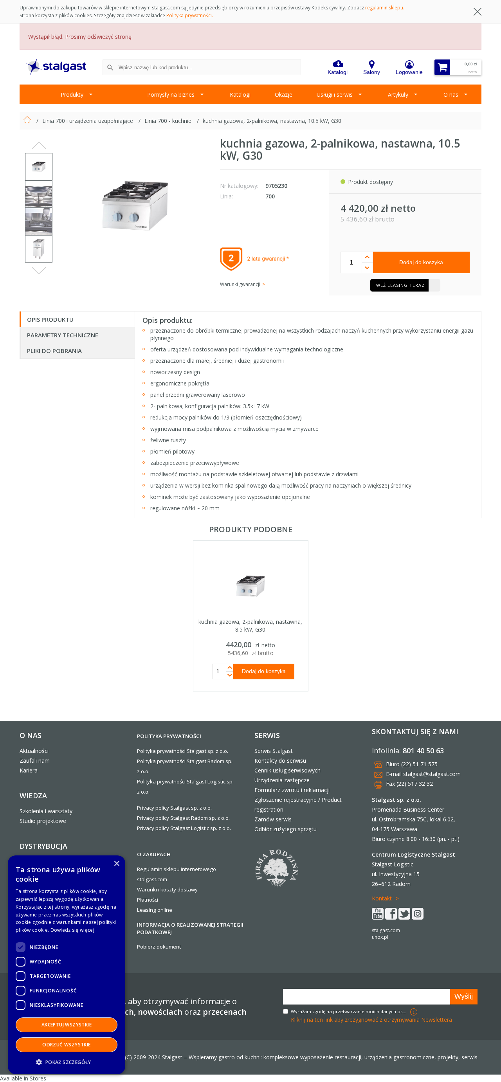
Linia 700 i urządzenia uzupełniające (88, 120)
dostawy (187, 889)
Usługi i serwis (335, 94)
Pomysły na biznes (171, 94)
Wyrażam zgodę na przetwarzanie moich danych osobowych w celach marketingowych (349, 1011)
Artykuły (398, 94)
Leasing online (154, 909)
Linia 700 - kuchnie (168, 120)
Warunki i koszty (156, 889)
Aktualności (34, 750)
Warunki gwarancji (240, 284)
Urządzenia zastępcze (282, 780)
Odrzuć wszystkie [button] (66, 1044)
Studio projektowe (43, 821)
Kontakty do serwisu (280, 760)
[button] (66, 1061)
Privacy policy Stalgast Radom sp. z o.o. (183, 817)
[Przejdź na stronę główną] (28, 120)
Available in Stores (23, 1078)
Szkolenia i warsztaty (46, 811)
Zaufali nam (35, 760)
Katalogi (240, 94)
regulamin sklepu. (384, 7)
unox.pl (380, 937)
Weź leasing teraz (400, 285)
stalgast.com (386, 930)
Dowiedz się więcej (72, 930)
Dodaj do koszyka (421, 262)
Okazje (283, 94)
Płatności (147, 899)
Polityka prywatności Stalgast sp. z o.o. (182, 750)
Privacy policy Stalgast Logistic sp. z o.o (183, 828)
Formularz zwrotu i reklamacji (292, 790)
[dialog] (66, 964)
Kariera (29, 770)
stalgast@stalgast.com (432, 774)
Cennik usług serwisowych (287, 770)
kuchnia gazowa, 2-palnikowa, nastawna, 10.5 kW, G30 (272, 120)
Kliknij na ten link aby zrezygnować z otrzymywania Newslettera (371, 1019)
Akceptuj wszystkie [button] (66, 1024)
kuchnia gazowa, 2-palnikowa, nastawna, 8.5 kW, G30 (250, 625)
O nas (450, 94)
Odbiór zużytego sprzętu (285, 829)
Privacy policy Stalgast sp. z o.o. (174, 807)
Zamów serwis (273, 819)
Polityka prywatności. (189, 15)
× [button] (116, 864)
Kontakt (382, 898)
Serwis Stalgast (273, 750)
